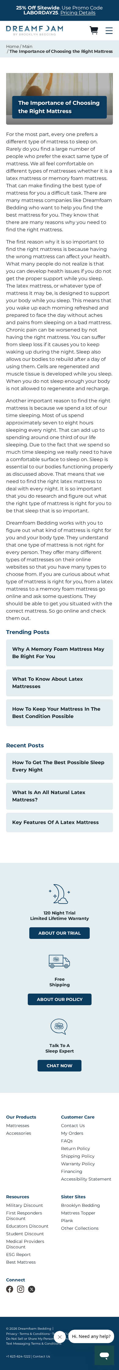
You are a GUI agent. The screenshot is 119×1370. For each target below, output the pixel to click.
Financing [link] (71, 1171)
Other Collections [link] (80, 1228)
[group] (32, 1125)
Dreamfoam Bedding (34, 1329)
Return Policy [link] (75, 1148)
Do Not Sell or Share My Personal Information (41, 1339)
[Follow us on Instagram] (20, 1289)
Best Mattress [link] (21, 1262)
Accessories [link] (18, 1133)
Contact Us (41, 1356)
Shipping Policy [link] (78, 1156)
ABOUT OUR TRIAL (59, 933)
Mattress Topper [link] (78, 1213)
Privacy (11, 1334)
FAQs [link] (67, 1141)
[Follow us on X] (31, 1289)
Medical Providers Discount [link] (25, 1244)
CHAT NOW (59, 1065)
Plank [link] (67, 1220)
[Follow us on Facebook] (9, 1289)
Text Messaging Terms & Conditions (33, 1344)
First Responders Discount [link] (24, 1215)
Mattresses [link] (17, 1125)
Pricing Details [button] (78, 13)
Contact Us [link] (73, 1125)
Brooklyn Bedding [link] (80, 1205)
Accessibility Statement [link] (86, 1179)
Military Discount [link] (24, 1205)
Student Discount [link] (25, 1233)
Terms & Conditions (35, 1334)
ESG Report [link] (18, 1254)
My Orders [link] (72, 1133)
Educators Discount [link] (27, 1226)
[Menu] (109, 30)
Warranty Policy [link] (78, 1164)
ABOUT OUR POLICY (59, 999)
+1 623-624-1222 (18, 1356)
